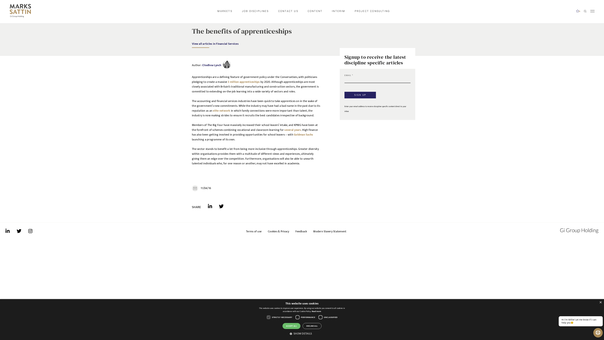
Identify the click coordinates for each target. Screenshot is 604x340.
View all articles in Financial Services (215, 44)
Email (348, 75)
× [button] (600, 302)
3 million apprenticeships (244, 82)
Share (196, 207)
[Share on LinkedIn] (213, 207)
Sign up (360, 95)
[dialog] (302, 319)
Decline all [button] (312, 326)
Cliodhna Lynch (211, 65)
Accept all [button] (291, 326)
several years (292, 130)
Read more (316, 311)
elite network (221, 110)
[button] (302, 333)
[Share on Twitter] (221, 207)
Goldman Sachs (303, 134)
